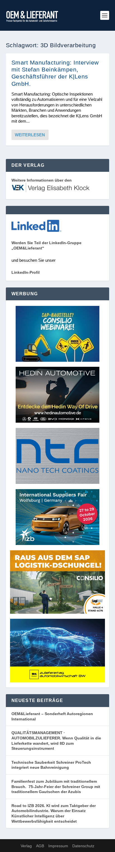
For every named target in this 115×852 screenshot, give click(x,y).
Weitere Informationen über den (41, 180)
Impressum (58, 846)
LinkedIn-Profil (25, 272)
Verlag (26, 846)
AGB (40, 846)
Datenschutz (83, 846)
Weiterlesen (30, 134)
